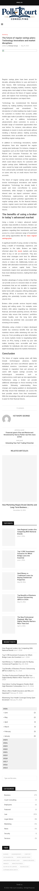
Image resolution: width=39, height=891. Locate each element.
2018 (5, 758)
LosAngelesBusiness (28, 860)
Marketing (20, 824)
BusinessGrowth (16, 854)
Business (20, 795)
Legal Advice (20, 819)
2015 (5, 768)
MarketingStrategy (17, 863)
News (20, 829)
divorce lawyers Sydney (24, 857)
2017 (5, 761)
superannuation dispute (10, 869)
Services (20, 838)
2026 (5, 708)
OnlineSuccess (24, 866)
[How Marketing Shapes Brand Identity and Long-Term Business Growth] (19, 478)
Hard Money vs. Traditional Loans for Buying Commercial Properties (25, 576)
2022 (5, 749)
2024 (5, 743)
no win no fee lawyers (10, 866)
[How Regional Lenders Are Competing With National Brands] (8, 537)
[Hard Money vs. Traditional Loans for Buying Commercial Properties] (8, 581)
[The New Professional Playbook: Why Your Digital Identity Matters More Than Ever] (8, 625)
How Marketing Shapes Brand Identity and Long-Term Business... (19, 506)
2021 (5, 752)
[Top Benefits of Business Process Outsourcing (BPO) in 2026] (8, 603)
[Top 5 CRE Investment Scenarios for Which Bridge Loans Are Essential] (8, 559)
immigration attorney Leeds (11, 860)
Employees (20, 805)
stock (20, 251)
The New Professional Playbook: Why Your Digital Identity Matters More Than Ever (26, 620)
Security (20, 833)
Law (20, 814)
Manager (6, 863)
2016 (5, 764)
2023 (5, 746)
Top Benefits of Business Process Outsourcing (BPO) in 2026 (26, 597)
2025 (5, 740)
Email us (19, 2)
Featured (20, 809)
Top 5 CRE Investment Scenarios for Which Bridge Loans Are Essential (26, 554)
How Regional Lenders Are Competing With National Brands (27, 531)
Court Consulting (20, 800)
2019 (5, 755)
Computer (27, 854)
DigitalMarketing (8, 857)
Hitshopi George (13, 46)
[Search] (37, 24)
